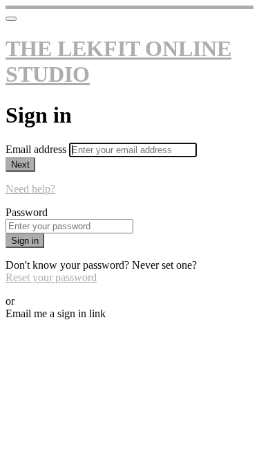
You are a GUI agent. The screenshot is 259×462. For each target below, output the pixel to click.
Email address (37, 149)
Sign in (25, 241)
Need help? (30, 189)
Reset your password (51, 277)
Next (20, 164)
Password (27, 212)
